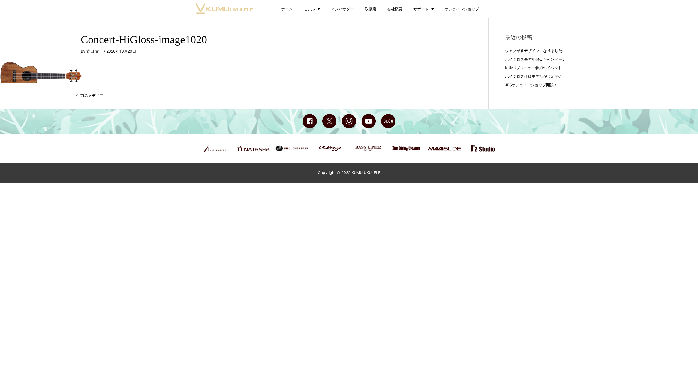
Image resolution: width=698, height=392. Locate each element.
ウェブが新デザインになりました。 (535, 50)
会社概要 (394, 9)
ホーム (287, 9)
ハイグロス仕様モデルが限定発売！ (535, 76)
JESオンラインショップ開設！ (531, 84)
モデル (309, 9)
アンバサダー (342, 9)
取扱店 (370, 9)
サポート (421, 9)
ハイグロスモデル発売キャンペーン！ (537, 59)
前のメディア (89, 95)
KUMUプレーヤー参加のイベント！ (535, 67)
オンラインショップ (462, 9)
